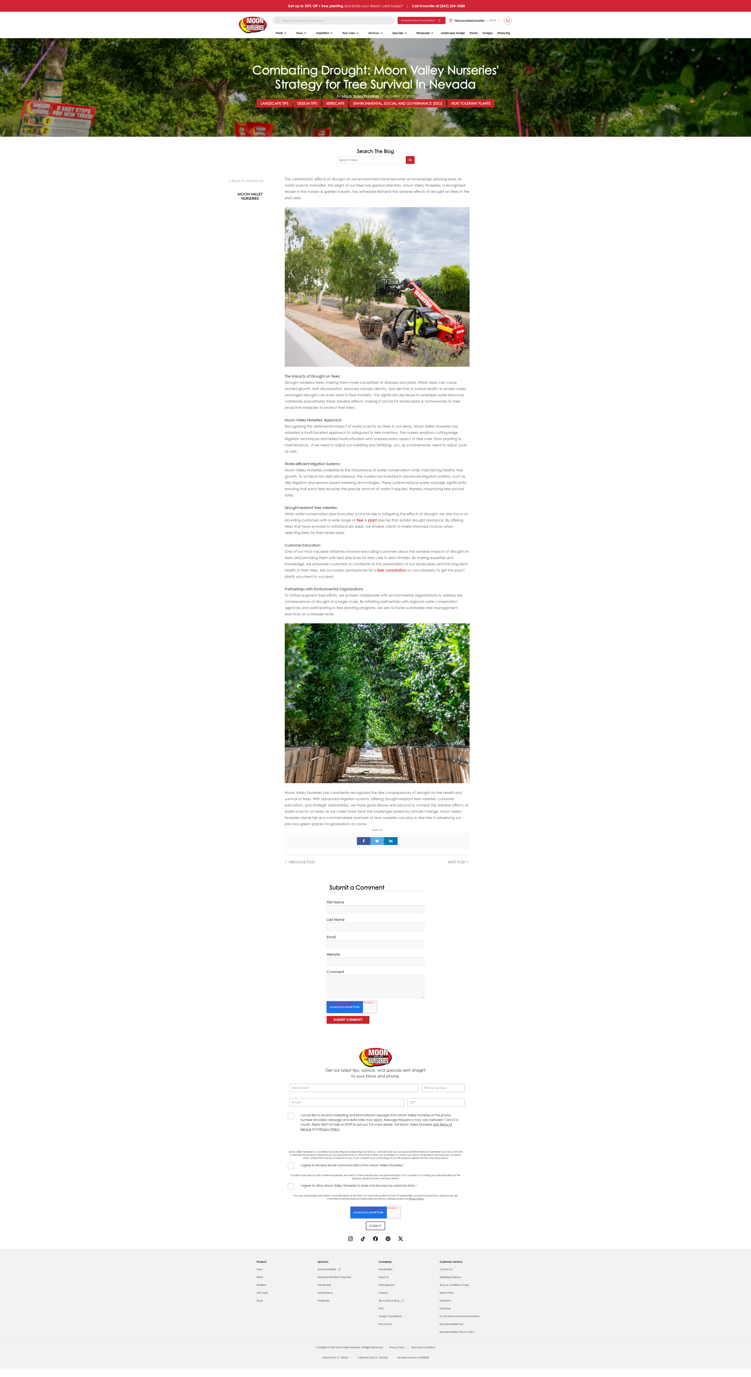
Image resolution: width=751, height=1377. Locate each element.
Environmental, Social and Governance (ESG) (397, 103)
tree (360, 520)
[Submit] (410, 160)
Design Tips (307, 103)
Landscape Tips (274, 103)
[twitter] (377, 841)
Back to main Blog (247, 181)
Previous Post (301, 862)
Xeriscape (335, 103)
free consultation (391, 570)
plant (372, 520)
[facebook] (364, 841)
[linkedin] (391, 841)
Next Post (457, 862)
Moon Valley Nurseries (360, 96)
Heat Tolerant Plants (470, 103)
